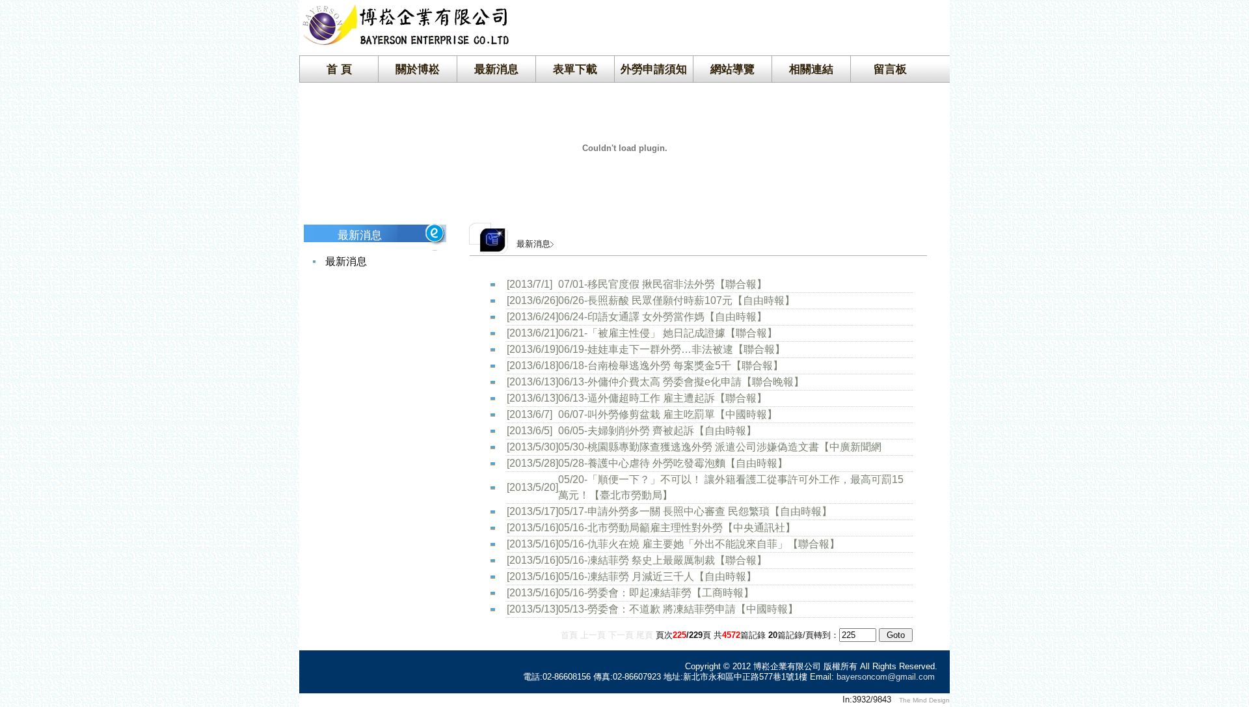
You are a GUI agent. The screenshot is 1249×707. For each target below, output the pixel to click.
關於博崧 (418, 69)
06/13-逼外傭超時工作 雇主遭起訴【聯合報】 (662, 398)
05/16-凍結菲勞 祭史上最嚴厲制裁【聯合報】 (662, 560)
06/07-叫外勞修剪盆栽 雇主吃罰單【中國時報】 (667, 414)
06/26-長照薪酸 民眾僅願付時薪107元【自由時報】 (676, 300)
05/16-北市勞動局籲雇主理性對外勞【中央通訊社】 (677, 527)
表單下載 (575, 69)
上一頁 (593, 635)
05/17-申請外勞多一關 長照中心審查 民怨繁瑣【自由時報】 (695, 511)
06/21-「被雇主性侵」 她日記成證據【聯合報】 (667, 333)
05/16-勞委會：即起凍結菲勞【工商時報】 (656, 592)
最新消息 (496, 69)
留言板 (890, 69)
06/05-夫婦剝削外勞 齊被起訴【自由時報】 (657, 430)
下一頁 (621, 635)
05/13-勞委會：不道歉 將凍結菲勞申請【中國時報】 (678, 609)
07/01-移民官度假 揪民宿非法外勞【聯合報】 (662, 284)
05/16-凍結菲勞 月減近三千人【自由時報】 (657, 576)
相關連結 (811, 69)
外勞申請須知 (654, 69)
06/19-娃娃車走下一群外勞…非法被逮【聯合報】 (671, 349)
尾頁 (644, 635)
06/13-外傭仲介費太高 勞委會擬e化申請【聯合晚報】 (681, 381)
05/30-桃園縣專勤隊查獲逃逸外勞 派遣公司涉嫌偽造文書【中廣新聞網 (719, 446)
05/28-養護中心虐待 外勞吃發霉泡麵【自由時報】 (673, 463)
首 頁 (339, 69)
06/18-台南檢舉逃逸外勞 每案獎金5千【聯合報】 (670, 365)
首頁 (569, 635)
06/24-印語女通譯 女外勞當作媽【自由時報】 (662, 316)
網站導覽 (732, 69)
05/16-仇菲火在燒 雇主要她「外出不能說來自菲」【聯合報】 (699, 543)
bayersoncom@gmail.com (886, 677)
